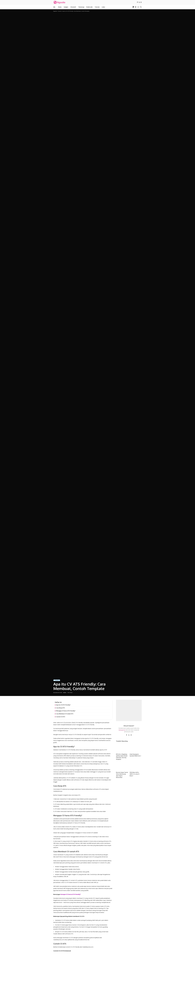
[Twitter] (139, 2)
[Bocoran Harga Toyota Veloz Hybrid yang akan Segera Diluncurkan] (122, 766)
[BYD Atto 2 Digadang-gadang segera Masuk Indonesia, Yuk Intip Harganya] (122, 748)
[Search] (141, 7)
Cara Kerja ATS (60, 708)
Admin (64, 692)
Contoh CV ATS (60, 716)
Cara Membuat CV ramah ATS (64, 714)
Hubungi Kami (122, 730)
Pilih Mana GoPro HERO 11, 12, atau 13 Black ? (134, 774)
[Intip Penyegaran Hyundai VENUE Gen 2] (136, 748)
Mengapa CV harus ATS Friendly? (65, 711)
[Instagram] (141, 2)
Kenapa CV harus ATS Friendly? (71, 894)
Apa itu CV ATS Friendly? (63, 705)
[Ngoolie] (59, 2)
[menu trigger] (55, 7)
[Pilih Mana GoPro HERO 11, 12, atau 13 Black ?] (136, 766)
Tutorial (57, 680)
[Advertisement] (129, 710)
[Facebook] (137, 2)
